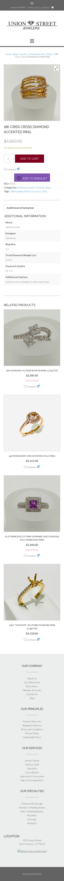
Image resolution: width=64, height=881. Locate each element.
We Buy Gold (32, 764)
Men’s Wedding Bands (32, 811)
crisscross (36, 191)
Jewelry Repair (32, 760)
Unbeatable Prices (32, 737)
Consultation (32, 772)
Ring (44, 191)
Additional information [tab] (20, 207)
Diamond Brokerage (32, 803)
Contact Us (32, 694)
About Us (32, 678)
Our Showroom (32, 682)
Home (8, 54)
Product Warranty (32, 721)
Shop (15, 54)
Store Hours (32, 686)
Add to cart (29, 158)
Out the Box (36, 874)
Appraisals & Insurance (32, 776)
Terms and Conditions (32, 729)
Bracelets (32, 815)
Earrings (32, 819)
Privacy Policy (32, 733)
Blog (32, 698)
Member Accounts (32, 690)
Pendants (32, 823)
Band (27, 191)
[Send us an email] (32, 3)
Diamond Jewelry (37, 54)
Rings (49, 54)
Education (32, 768)
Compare (11, 169)
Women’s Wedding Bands (32, 807)
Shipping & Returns (32, 725)
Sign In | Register (18, 7)
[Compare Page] (18, 169)
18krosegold (16, 191)
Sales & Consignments (32, 780)
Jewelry (23, 54)
